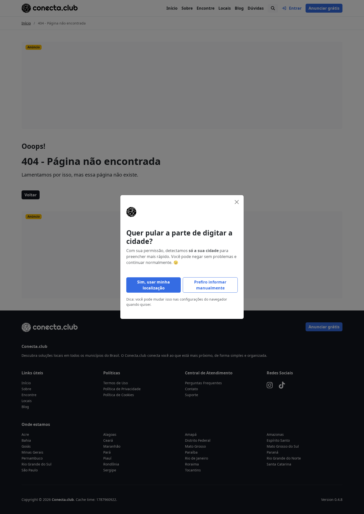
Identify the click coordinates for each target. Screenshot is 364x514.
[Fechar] (237, 202)
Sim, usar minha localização (153, 285)
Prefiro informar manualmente (210, 285)
